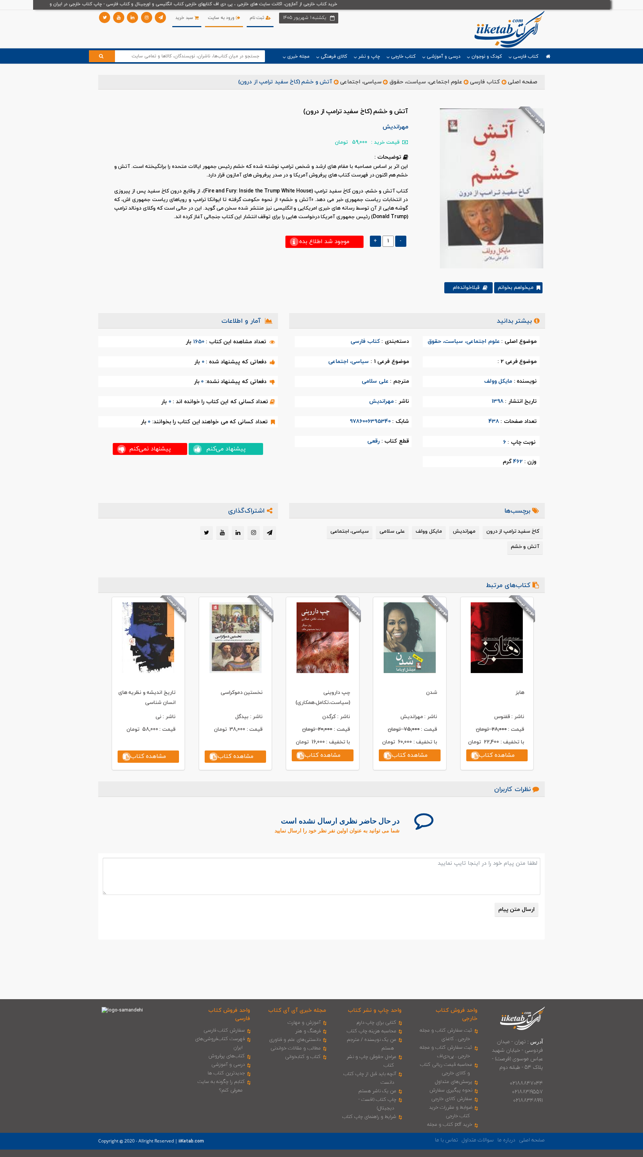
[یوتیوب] (118, 17)
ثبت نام (258, 18)
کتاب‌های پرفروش (226, 1056)
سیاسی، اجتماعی (360, 82)
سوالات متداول (478, 1140)
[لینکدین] (132, 17)
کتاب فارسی (485, 82)
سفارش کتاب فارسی (224, 1030)
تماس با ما (446, 1140)
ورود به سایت (222, 18)
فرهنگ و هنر (308, 1031)
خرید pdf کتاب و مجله (449, 1124)
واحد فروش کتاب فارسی (229, 1014)
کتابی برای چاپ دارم (376, 1022)
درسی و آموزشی (228, 1064)
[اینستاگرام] (146, 17)
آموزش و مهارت (304, 1022)
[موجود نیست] (489, 188)
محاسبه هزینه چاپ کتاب (371, 1031)
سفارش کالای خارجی (451, 1099)
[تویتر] (104, 17)
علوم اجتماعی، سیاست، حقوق (426, 82)
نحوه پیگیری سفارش (450, 1090)
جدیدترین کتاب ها (226, 1073)
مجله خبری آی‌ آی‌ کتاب (297, 1010)
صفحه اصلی (523, 82)
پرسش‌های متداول (453, 1081)
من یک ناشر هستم (377, 1091)
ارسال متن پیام (516, 910)
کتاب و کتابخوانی (303, 1057)
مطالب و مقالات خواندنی (296, 1048)
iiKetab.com (191, 1141)
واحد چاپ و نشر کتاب (375, 1010)
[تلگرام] (160, 17)
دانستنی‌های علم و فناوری (295, 1039)
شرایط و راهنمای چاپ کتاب (369, 1116)
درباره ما (506, 1140)
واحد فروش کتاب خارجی (456, 1014)
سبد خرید (184, 18)
